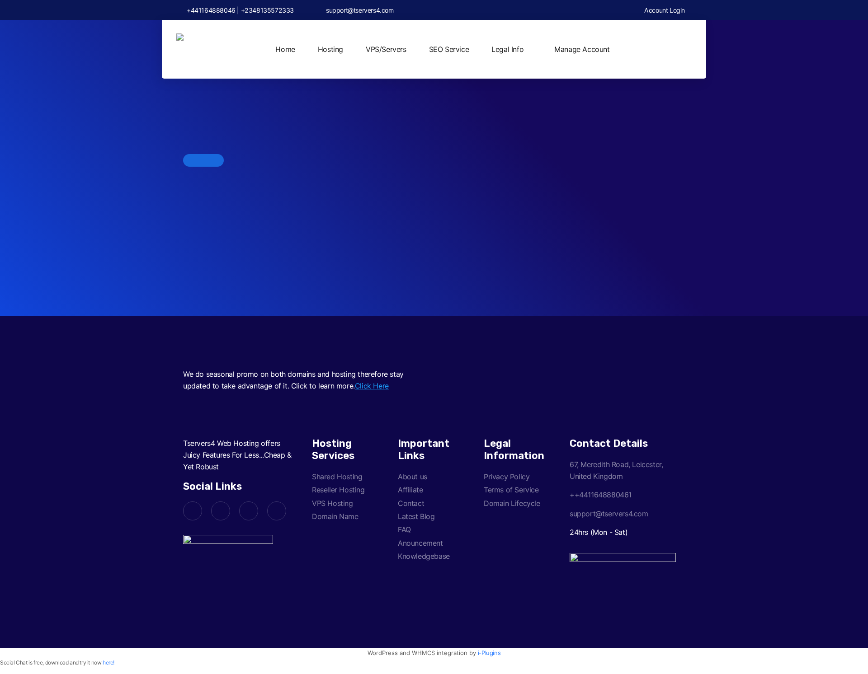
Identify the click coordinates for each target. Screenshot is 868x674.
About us (412, 476)
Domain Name (335, 516)
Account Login (664, 10)
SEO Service (449, 49)
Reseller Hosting (338, 489)
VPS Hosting (332, 503)
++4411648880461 (601, 494)
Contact (411, 503)
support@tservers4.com (360, 10)
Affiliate (410, 489)
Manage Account (581, 49)
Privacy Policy (506, 476)
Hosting (330, 49)
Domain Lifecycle (512, 503)
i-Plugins (489, 652)
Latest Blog (416, 516)
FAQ (404, 529)
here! (108, 662)
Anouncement (420, 543)
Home (285, 49)
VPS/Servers (386, 49)
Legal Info (507, 49)
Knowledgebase (424, 556)
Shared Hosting (337, 476)
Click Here (372, 385)
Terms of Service (511, 489)
